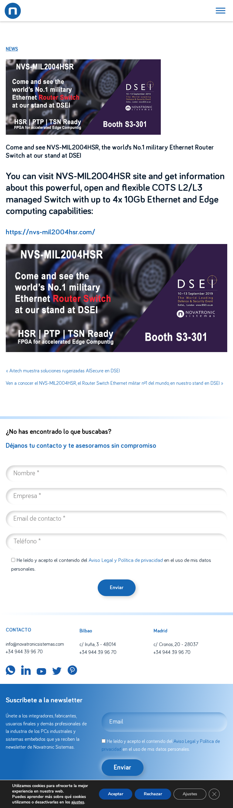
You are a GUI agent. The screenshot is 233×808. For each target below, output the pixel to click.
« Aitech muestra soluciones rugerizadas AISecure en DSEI (63, 370)
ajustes (77, 802)
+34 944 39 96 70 (24, 651)
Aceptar (115, 794)
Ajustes (190, 794)
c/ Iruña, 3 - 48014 (97, 644)
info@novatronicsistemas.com (35, 644)
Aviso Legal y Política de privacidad (126, 560)
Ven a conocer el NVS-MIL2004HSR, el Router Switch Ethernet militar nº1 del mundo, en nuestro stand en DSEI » (114, 383)
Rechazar (153, 794)
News (12, 49)
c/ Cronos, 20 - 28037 (176, 644)
